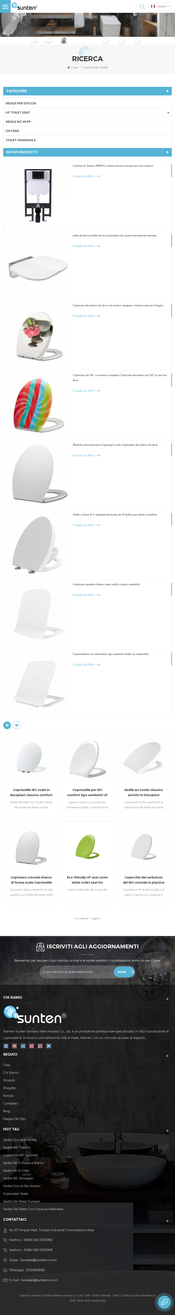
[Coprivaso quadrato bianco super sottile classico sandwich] (38, 614)
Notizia (8, 1096)
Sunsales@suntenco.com (38, 1260)
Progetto (9, 1088)
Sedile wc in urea (16, 1171)
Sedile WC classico (17, 1147)
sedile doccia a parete (19, 1140)
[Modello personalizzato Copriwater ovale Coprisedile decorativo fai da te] (38, 475)
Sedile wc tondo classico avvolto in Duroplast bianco (143, 793)
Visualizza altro (84, 176)
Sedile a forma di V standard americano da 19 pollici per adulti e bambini (115, 514)
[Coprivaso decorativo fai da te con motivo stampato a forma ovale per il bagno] (38, 335)
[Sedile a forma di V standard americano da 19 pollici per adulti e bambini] (38, 544)
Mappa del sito (14, 1119)
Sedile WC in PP (18, 122)
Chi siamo (11, 1073)
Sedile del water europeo (21, 1201)
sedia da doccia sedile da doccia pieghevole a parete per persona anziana (114, 235)
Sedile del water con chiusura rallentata (33, 1209)
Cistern (12, 131)
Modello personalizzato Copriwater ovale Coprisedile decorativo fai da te (115, 444)
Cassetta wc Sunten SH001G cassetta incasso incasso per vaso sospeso (113, 165)
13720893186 (35, 1270)
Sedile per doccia (21, 103)
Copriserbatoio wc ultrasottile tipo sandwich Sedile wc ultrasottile (111, 654)
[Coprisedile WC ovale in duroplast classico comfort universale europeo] (31, 759)
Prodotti (9, 1080)
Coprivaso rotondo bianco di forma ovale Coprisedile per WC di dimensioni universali (31, 880)
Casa (74, 67)
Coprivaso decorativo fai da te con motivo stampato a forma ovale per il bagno (118, 305)
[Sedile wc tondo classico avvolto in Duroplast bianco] (143, 759)
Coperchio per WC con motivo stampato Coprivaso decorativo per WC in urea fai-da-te (120, 377)
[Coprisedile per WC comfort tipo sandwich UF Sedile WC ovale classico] (87, 759)
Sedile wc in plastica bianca (23, 1163)
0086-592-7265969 (38, 1250)
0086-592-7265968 (38, 1240)
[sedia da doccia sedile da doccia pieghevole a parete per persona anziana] (38, 265)
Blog (6, 1111)
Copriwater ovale (15, 1194)
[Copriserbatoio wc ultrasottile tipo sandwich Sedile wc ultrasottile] (38, 684)
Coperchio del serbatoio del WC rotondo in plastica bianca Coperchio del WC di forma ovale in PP (143, 880)
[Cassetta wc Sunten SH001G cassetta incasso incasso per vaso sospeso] (38, 195)
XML (117, 1295)
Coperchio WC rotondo (20, 1155)
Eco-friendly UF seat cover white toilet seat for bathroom (87, 880)
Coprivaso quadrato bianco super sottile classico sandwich (106, 584)
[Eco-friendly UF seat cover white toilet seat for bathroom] (87, 847)
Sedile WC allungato (18, 1178)
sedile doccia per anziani (22, 1186)
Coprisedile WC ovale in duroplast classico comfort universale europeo (31, 793)
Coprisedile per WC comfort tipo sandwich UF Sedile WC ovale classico (87, 793)
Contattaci (10, 1103)
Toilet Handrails (21, 140)
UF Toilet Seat (18, 112)
